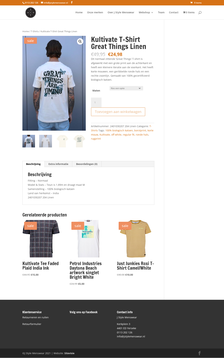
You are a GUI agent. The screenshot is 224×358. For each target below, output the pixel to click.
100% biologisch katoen (119, 130)
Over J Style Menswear (121, 12)
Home (79, 12)
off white (116, 134)
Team (161, 12)
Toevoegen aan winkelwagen (118, 111)
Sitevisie (69, 353)
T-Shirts (35, 31)
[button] (80, 41)
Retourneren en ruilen (35, 317)
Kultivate (105, 134)
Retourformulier (31, 324)
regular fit (128, 134)
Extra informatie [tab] (58, 164)
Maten (96, 90)
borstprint (140, 130)
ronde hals (142, 134)
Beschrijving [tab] (33, 164)
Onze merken (95, 12)
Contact (173, 12)
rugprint (96, 138)
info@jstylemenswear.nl (131, 336)
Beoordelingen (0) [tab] (86, 164)
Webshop (144, 12)
